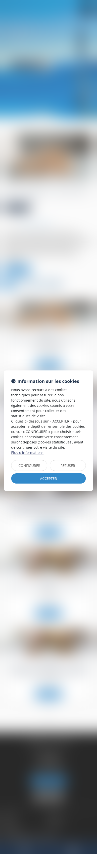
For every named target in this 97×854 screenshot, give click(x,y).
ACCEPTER (48, 478)
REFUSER (67, 465)
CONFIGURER (29, 465)
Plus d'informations (27, 452)
